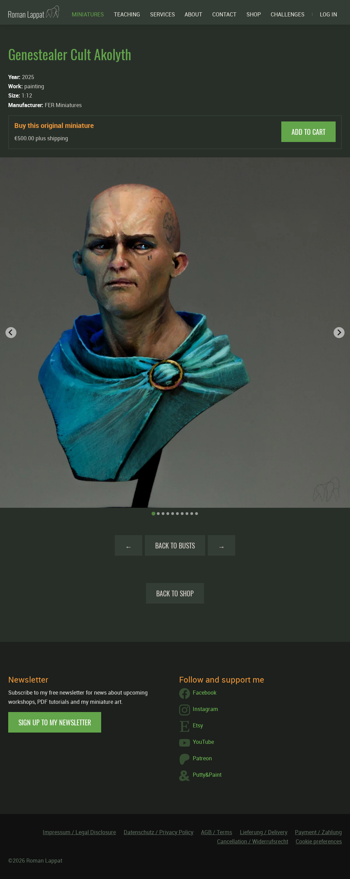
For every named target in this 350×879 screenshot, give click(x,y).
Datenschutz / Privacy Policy (158, 832)
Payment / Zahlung (318, 832)
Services (162, 14)
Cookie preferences (319, 841)
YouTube (203, 742)
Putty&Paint (207, 774)
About (193, 14)
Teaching (127, 14)
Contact (224, 14)
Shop (253, 14)
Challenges (288, 14)
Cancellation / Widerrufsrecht (252, 841)
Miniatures (88, 14)
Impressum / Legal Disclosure (79, 832)
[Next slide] (339, 332)
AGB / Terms (216, 832)
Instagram (205, 709)
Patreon (202, 758)
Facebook (204, 692)
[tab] (153, 513)
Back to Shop (175, 593)
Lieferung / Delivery (263, 832)
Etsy (198, 725)
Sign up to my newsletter (54, 722)
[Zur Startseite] (33, 12)
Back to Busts (175, 545)
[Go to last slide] (10, 332)
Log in (328, 14)
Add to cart (308, 132)
